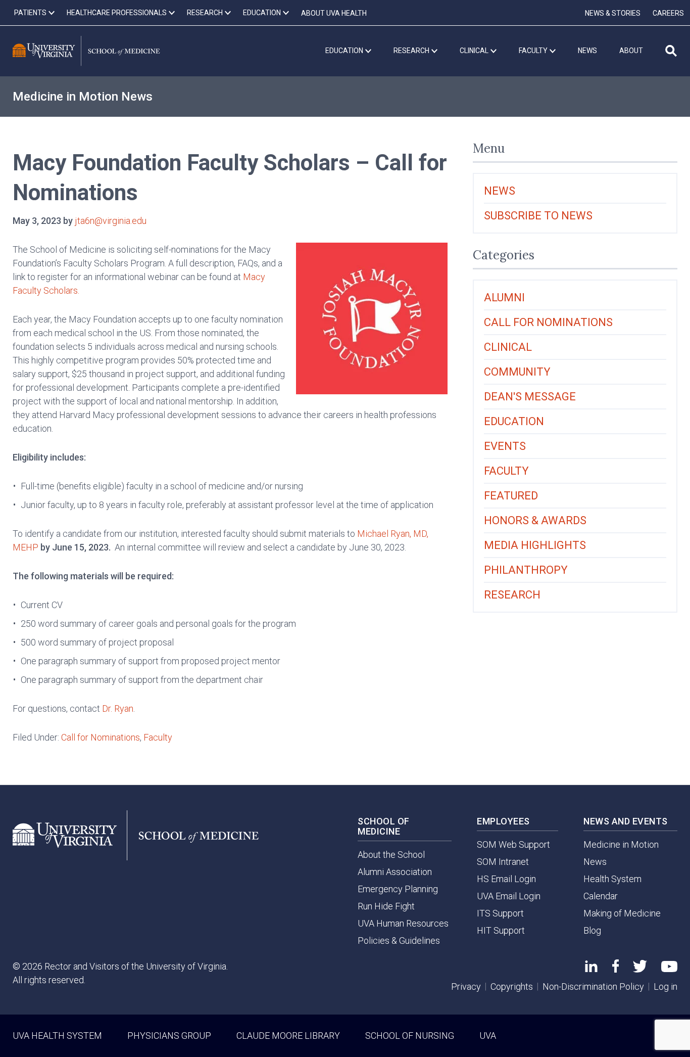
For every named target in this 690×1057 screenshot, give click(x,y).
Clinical (508, 347)
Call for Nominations (100, 737)
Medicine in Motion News (83, 96)
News (499, 191)
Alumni (504, 297)
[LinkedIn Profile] (591, 968)
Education (514, 421)
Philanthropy (526, 570)
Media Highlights (535, 545)
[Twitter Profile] (640, 969)
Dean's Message (530, 396)
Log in (665, 986)
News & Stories (612, 13)
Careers (668, 13)
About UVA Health (334, 13)
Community (517, 371)
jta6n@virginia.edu (110, 220)
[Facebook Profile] (615, 969)
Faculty (157, 737)
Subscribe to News (538, 215)
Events (505, 446)
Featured (511, 495)
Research (512, 594)
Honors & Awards (535, 520)
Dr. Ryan (117, 708)
